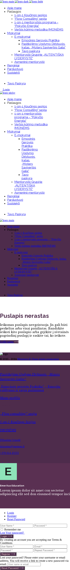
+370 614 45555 (9, 452)
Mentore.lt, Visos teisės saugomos (38, 359)
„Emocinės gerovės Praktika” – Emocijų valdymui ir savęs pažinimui (30, 388)
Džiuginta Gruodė (10, 440)
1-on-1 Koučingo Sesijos (18, 422)
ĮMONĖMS (8, 430)
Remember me (12, 529)
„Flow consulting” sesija (18, 414)
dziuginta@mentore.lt (12, 446)
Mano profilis (10, 398)
